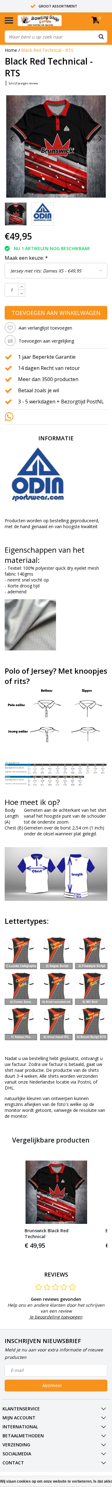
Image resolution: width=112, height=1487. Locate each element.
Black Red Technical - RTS (47, 50)
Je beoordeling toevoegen (56, 1317)
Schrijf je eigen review (23, 83)
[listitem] (56, 1205)
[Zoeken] (101, 37)
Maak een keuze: (26, 257)
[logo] (49, 20)
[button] (11, 1205)
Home (11, 50)
